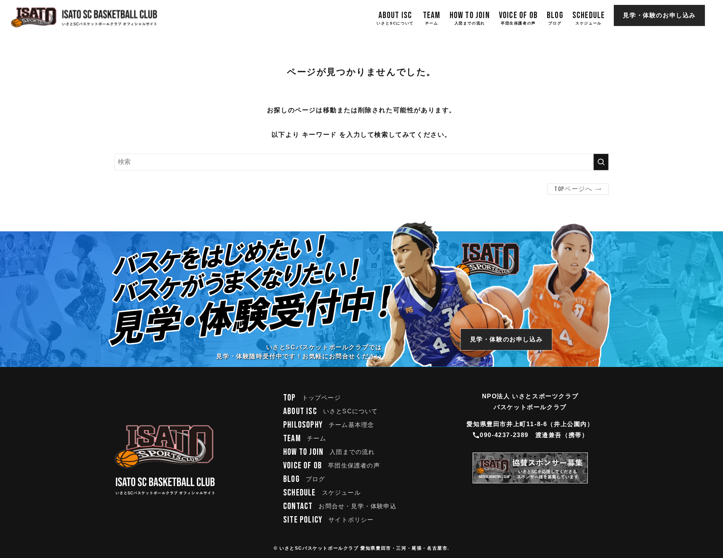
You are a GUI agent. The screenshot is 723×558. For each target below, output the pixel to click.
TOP (312, 397)
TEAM (304, 438)
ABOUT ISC (330, 411)
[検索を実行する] (601, 162)
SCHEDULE (322, 492)
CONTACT (340, 506)
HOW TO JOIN (329, 451)
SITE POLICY (328, 519)
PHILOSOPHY (328, 424)
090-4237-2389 (504, 435)
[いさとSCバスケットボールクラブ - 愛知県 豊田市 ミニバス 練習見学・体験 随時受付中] (84, 17)
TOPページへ (573, 189)
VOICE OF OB (331, 465)
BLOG (304, 479)
